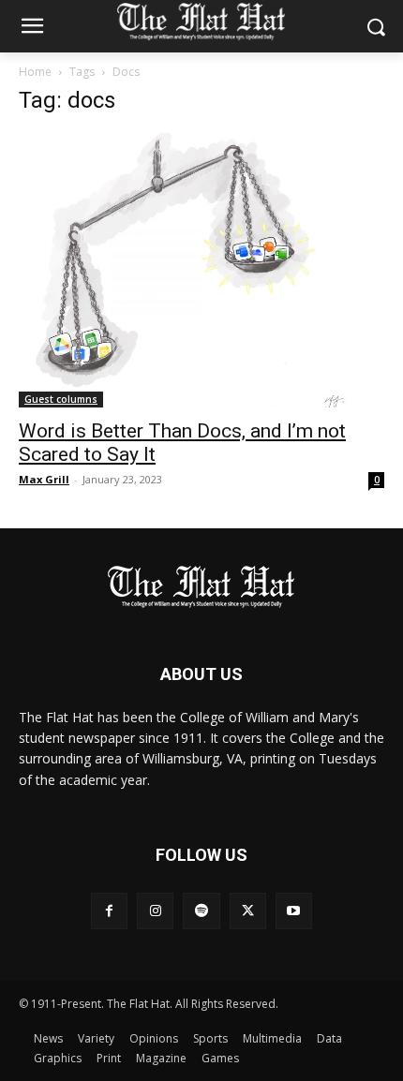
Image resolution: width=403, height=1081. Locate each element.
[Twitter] (248, 911)
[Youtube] (294, 911)
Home (35, 72)
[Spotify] (201, 911)
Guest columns (60, 399)
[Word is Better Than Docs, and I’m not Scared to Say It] (201, 270)
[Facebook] (109, 911)
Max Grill (44, 479)
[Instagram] (155, 911)
